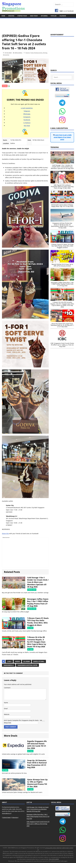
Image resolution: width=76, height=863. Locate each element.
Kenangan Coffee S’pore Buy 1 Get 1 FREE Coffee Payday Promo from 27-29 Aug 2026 (37, 602)
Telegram (27, 111)
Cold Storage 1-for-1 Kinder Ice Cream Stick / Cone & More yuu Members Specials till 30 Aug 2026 (38, 582)
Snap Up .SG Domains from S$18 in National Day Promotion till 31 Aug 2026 (37, 764)
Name (6, 703)
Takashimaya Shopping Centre (27, 665)
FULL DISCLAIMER (54, 859)
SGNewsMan (18, 53)
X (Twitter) (26, 123)
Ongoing (11, 16)
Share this (5, 533)
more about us (6, 813)
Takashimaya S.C (8, 665)
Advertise (15, 817)
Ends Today (34, 16)
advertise (59, 848)
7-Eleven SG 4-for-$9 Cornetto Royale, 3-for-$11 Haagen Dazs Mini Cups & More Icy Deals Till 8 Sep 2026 (36, 642)
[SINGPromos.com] (38, 7)
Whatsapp (26, 114)
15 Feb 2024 (8, 53)
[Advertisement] (38, 25)
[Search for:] (64, 4)
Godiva (17, 661)
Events (28, 53)
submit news (65, 848)
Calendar (62, 16)
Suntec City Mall (38, 661)
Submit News (6, 817)
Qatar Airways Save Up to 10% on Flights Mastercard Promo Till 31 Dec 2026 (37, 783)
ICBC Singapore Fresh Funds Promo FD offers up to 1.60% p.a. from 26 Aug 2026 (38, 824)
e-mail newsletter (27, 108)
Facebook (27, 120)
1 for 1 (9, 661)
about (54, 848)
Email (6, 708)
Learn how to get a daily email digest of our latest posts (63, 137)
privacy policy (49, 848)
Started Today (22, 16)
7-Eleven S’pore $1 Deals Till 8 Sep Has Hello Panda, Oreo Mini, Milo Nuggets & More (38, 621)
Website (6, 714)
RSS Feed (27, 126)
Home (3, 16)
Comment (7, 688)
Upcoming (44, 16)
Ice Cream (26, 661)
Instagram (26, 117)
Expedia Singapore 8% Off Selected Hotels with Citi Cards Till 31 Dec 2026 (37, 744)
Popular (53, 16)
